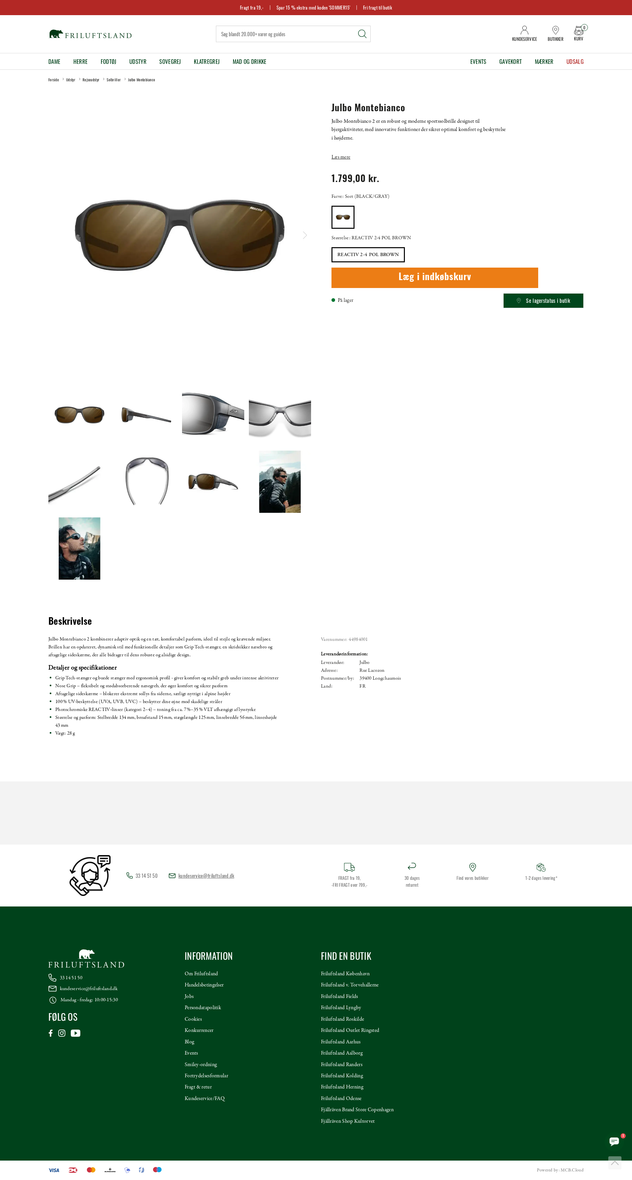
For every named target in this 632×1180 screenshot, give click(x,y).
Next (305, 235)
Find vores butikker (472, 878)
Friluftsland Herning (342, 1087)
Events (478, 61)
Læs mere (340, 157)
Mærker (544, 61)
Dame (54, 61)
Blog (189, 1042)
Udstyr (137, 61)
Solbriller (114, 79)
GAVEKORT (510, 61)
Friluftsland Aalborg (342, 1053)
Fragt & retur (198, 1087)
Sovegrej (170, 61)
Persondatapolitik (203, 1007)
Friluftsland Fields (339, 996)
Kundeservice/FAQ (205, 1098)
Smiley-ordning (201, 1064)
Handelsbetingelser (204, 985)
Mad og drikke (250, 61)
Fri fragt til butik (377, 7)
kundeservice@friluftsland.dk (206, 875)
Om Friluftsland (201, 974)
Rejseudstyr (91, 79)
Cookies (193, 1019)
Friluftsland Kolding (342, 1076)
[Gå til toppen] (614, 1162)
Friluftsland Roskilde (342, 1019)
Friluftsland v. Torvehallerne (350, 985)
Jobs (189, 996)
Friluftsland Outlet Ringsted (350, 1030)
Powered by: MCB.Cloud (560, 1170)
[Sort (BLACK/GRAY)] (343, 217)
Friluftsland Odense (341, 1098)
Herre (80, 61)
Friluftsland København (345, 974)
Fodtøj (109, 61)
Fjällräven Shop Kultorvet (348, 1121)
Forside (53, 79)
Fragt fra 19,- (252, 7)
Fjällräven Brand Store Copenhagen (357, 1110)
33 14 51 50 (71, 978)
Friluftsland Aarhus (341, 1042)
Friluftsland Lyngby (341, 1007)
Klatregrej (207, 61)
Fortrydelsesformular (206, 1076)
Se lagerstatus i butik (548, 300)
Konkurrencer (199, 1030)
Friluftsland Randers (341, 1064)
